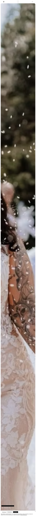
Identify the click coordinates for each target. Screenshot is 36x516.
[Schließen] (35, 511)
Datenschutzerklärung (23, 514)
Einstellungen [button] (4, 512)
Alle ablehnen (10, 512)
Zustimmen (15, 512)
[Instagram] (3, 1)
